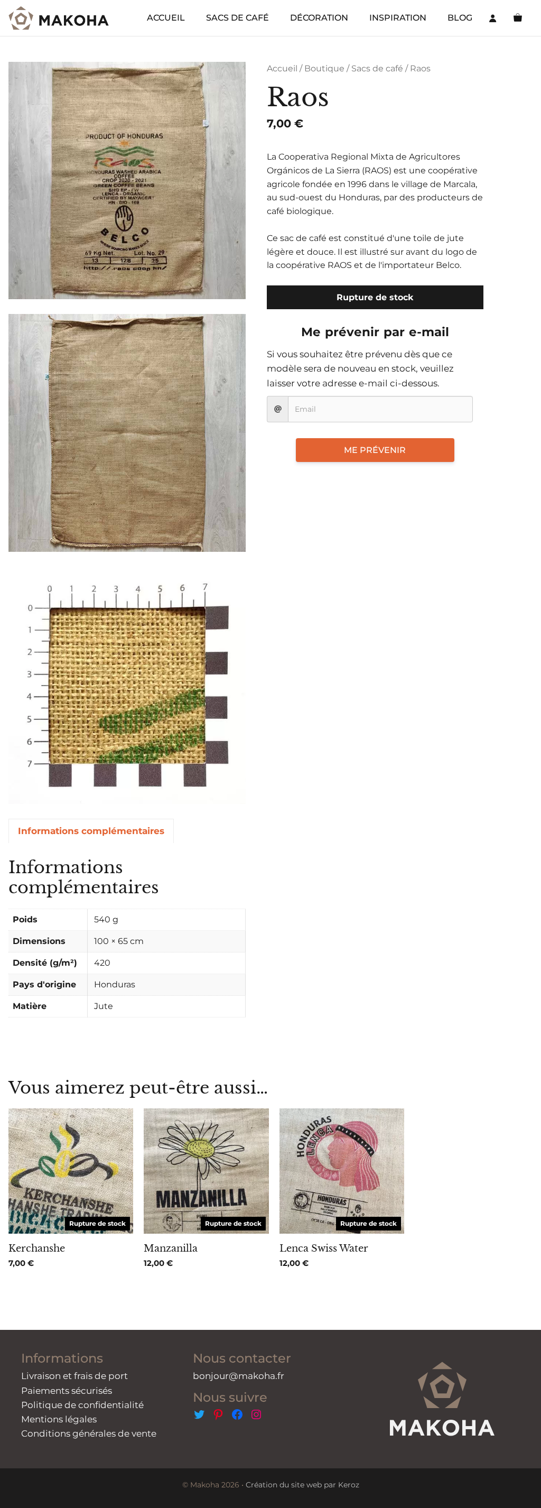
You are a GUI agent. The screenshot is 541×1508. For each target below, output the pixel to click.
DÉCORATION (319, 18)
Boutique (324, 68)
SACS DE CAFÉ (237, 18)
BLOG (459, 18)
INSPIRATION (397, 18)
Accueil (282, 68)
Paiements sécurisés (66, 1390)
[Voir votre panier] (518, 18)
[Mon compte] (493, 18)
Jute (103, 1006)
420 (102, 963)
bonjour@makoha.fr (238, 1376)
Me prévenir (375, 450)
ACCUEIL (166, 18)
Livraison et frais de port (74, 1376)
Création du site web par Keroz (302, 1485)
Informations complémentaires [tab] (91, 831)
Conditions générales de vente (88, 1433)
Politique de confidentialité (82, 1405)
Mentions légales (59, 1419)
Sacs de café (377, 68)
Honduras (114, 984)
